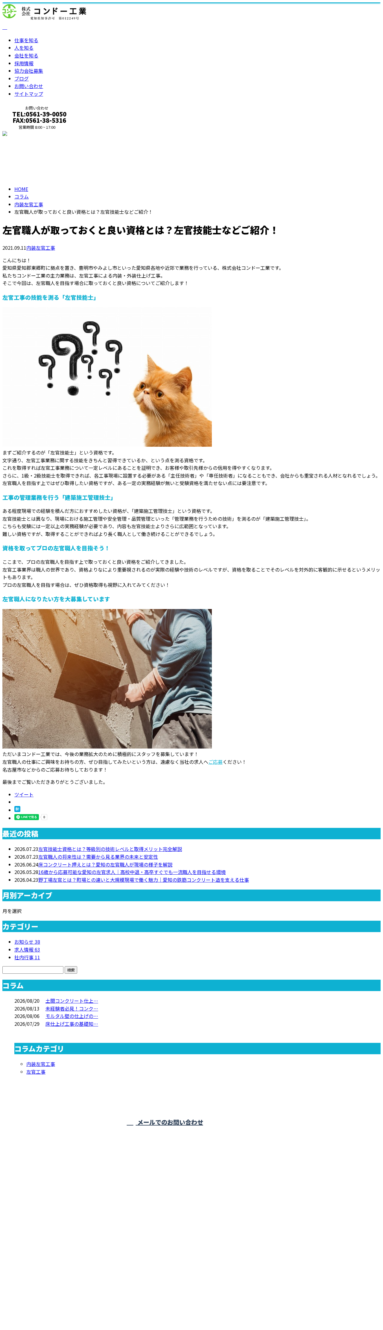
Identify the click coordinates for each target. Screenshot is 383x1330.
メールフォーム (23, 134)
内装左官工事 (28, 204)
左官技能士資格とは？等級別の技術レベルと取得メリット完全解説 (110, 848)
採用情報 (24, 63)
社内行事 (27, 957)
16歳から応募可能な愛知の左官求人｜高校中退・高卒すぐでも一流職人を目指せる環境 (132, 871)
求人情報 (27, 949)
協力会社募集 (28, 70)
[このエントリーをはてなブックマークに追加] (17, 810)
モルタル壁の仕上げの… (71, 1016)
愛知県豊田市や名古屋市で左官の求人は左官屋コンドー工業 (67, 1308)
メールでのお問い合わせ (169, 1122)
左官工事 (35, 1071)
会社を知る (26, 55)
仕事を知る (26, 40)
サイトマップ (28, 93)
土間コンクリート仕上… (71, 1000)
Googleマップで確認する (31, 1272)
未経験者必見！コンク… (71, 1008)
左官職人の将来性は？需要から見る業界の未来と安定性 (98, 856)
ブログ (21, 78)
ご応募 (215, 761)
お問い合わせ (28, 86)
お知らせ (27, 941)
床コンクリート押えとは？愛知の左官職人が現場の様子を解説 (105, 864)
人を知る (24, 47)
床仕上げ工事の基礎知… (71, 1023)
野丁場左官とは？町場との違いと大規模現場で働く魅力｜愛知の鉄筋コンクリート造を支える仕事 (143, 879)
